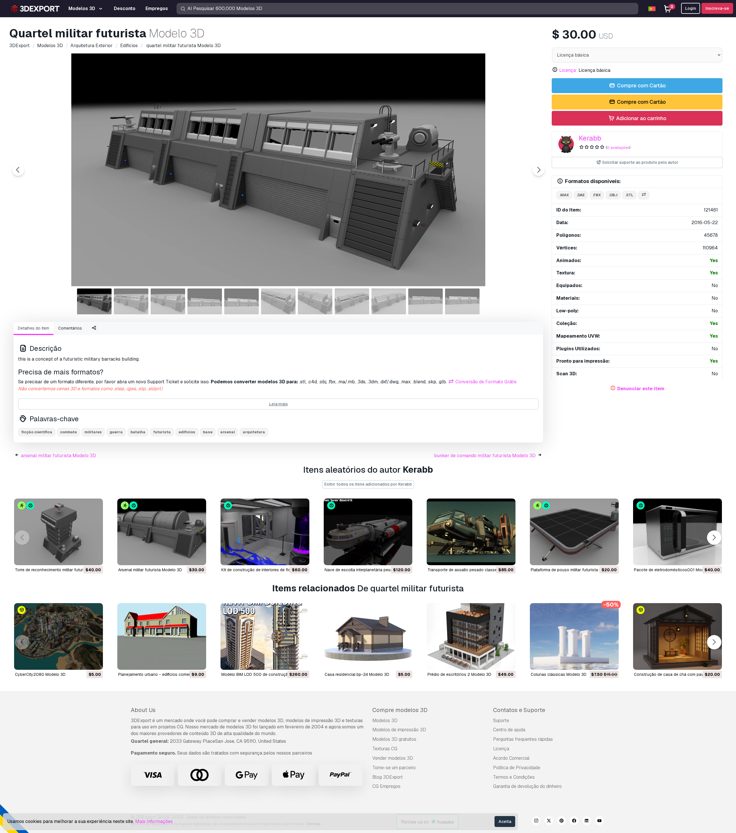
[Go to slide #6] (278, 301)
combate (68, 432)
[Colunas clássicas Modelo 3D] (574, 636)
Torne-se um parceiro (394, 768)
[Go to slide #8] (352, 301)
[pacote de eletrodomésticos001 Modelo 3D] (677, 532)
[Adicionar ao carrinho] (83, 557)
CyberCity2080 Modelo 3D (40, 674)
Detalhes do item (33, 328)
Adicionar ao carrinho (640, 118)
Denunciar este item (640, 389)
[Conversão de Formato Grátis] (643, 195)
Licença (501, 749)
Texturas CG (384, 749)
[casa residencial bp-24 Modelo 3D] (368, 636)
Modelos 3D (385, 720)
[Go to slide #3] (168, 301)
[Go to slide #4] (204, 301)
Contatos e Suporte (519, 710)
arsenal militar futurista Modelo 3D (58, 456)
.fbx (597, 195)
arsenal (227, 432)
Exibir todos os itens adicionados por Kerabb (368, 484)
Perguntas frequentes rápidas (523, 739)
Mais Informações (154, 821)
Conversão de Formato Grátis (485, 382)
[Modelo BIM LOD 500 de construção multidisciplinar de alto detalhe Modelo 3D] (265, 636)
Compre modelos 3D (400, 710)
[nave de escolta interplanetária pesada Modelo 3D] (368, 532)
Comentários (70, 328)
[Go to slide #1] (94, 301)
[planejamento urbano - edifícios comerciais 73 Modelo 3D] (161, 636)
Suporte (501, 720)
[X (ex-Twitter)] (549, 821)
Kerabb (590, 138)
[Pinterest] (561, 821)
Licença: (568, 70)
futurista (162, 432)
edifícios (187, 432)
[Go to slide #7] (315, 301)
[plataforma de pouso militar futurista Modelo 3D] (574, 532)
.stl (629, 195)
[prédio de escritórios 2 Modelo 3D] (471, 636)
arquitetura (254, 432)
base (207, 432)
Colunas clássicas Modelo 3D (558, 674)
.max (564, 195)
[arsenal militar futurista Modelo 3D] (161, 532)
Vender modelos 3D (392, 758)
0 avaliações (618, 147)
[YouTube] (599, 821)
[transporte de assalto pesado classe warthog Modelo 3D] (471, 532)
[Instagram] (536, 821)
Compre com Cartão (641, 85)
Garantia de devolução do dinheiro (527, 786)
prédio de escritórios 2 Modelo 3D (459, 674)
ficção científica (36, 432)
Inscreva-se (717, 8)
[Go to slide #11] (462, 301)
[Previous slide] (18, 170)
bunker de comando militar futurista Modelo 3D (485, 456)
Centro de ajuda (509, 730)
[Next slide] (538, 170)
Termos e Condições (514, 777)
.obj (613, 195)
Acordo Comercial (511, 758)
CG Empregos (386, 786)
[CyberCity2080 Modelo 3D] (58, 636)
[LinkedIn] (587, 821)
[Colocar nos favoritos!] (94, 557)
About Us (143, 710)
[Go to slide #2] (131, 301)
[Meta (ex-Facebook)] (574, 821)
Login (690, 8)
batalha (138, 432)
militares (93, 432)
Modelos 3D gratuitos (394, 739)
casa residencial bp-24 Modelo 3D (357, 674)
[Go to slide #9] (388, 301)
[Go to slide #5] (241, 301)
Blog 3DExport (387, 777)
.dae (581, 195)
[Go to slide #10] (425, 301)
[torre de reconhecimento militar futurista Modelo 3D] (58, 532)
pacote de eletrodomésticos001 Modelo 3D (675, 569)
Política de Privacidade (516, 768)
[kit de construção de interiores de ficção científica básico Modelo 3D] (265, 532)
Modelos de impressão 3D (399, 730)
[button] (714, 538)
